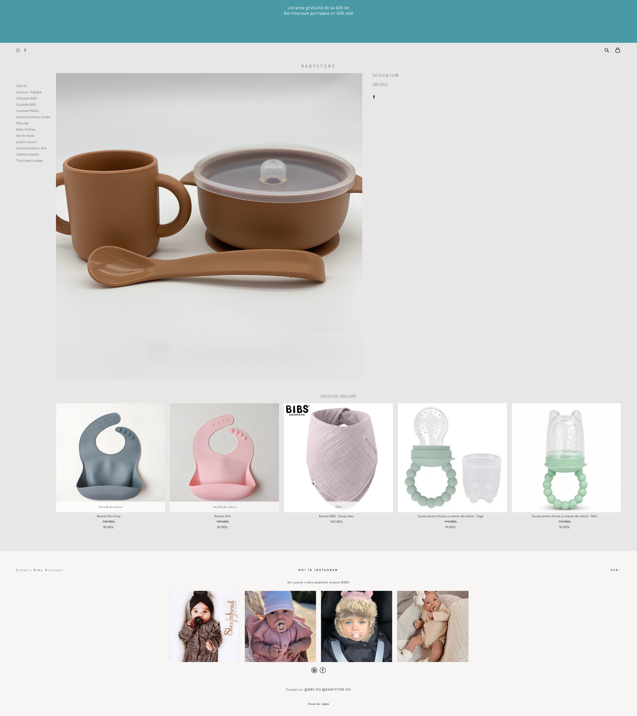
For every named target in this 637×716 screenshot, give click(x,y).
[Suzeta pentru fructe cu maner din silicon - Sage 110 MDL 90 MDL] (452, 457)
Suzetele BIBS (26, 104)
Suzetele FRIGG (27, 110)
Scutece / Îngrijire (29, 92)
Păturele (22, 123)
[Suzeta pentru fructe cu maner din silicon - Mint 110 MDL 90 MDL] (566, 457)
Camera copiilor (27, 154)
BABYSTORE (318, 66)
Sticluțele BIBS (26, 98)
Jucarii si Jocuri (26, 142)
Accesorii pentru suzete (33, 117)
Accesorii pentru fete (31, 148)
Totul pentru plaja (29, 160)
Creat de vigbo (318, 704)
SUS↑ (616, 570)
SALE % (21, 86)
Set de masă (25, 135)
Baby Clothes (26, 129)
